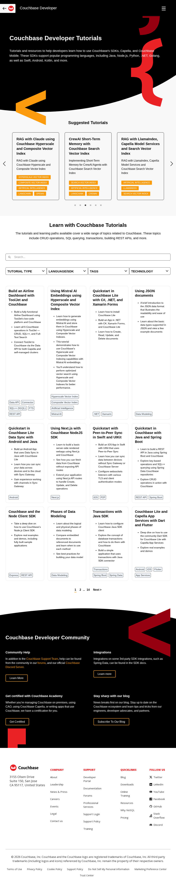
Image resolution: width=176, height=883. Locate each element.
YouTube (158, 791)
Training (88, 828)
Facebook (159, 799)
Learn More (17, 678)
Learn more (105, 673)
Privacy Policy (34, 869)
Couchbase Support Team (42, 658)
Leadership (56, 784)
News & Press (58, 791)
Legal (53, 813)
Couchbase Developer (38, 8)
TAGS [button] (94, 271)
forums (41, 662)
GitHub (157, 806)
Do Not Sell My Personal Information (108, 869)
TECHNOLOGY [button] (142, 271)
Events (54, 806)
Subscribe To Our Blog (111, 721)
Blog (123, 777)
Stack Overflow (159, 815)
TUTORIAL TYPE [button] (19, 271)
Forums (87, 795)
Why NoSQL (127, 810)
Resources (126, 803)
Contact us (56, 821)
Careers (55, 799)
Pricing (124, 817)
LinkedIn (158, 784)
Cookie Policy (54, 869)
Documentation (92, 788)
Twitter (157, 777)
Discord (158, 824)
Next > (97, 589)
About (53, 777)
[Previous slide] (4, 163)
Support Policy (91, 821)
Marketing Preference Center (150, 869)
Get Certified (17, 721)
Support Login (91, 814)
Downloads (127, 784)
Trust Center (87, 875)
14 (88, 589)
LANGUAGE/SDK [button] (61, 271)
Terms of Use (14, 869)
